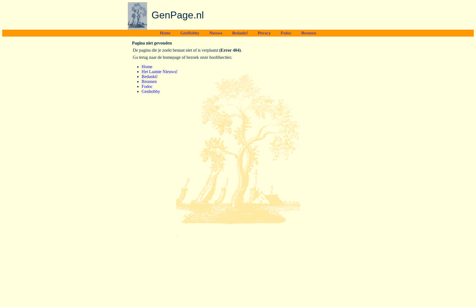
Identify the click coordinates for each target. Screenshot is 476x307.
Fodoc (286, 33)
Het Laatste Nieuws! (159, 71)
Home (165, 33)
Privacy (264, 33)
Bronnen (308, 33)
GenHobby (189, 33)
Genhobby (151, 91)
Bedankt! (240, 33)
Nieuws (215, 33)
